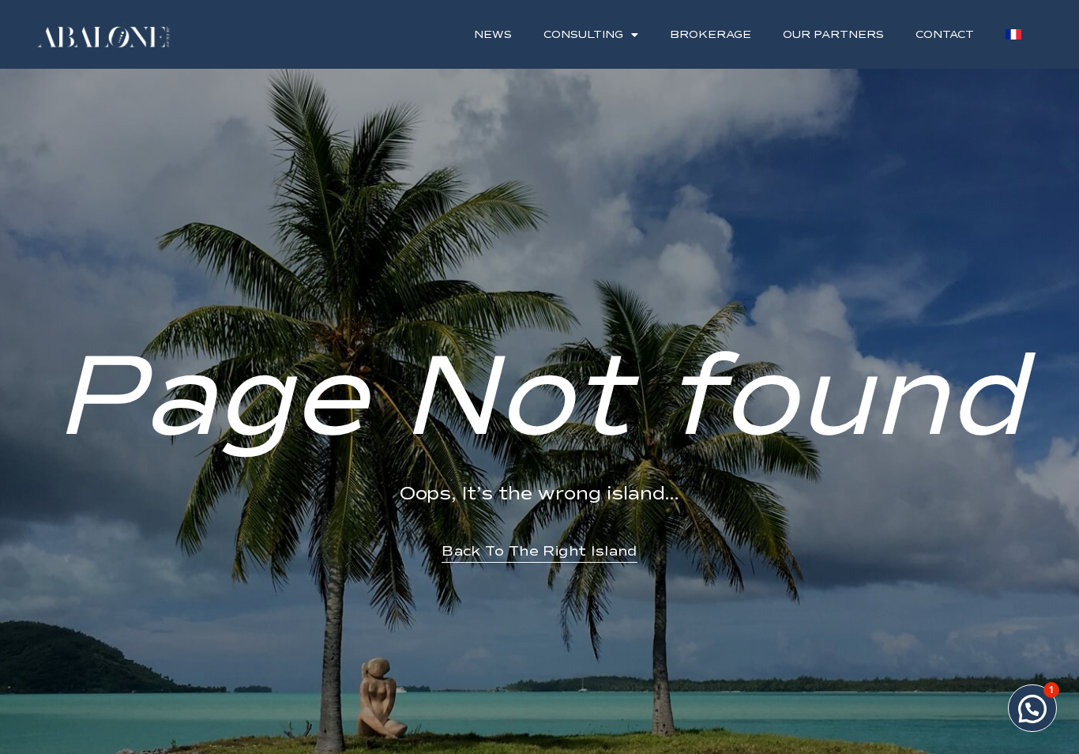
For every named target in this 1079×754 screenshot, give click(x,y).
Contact (944, 34)
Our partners (833, 34)
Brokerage (710, 34)
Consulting (583, 34)
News (493, 34)
